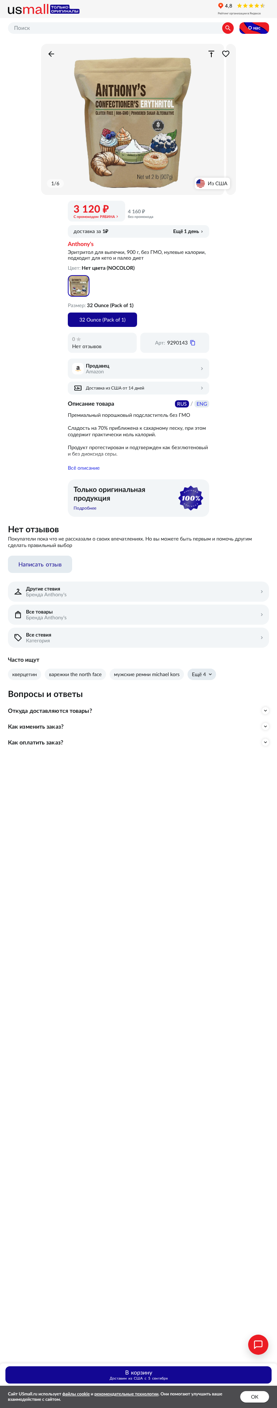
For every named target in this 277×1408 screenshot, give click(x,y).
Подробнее (85, 508)
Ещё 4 (199, 674)
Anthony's (81, 244)
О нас (254, 28)
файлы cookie (76, 1394)
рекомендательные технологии (126, 1394)
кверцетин (24, 674)
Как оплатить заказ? (35, 742)
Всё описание (84, 468)
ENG (202, 404)
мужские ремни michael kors (147, 674)
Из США (217, 183)
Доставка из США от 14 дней (115, 388)
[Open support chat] (258, 1345)
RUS (182, 404)
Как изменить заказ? (35, 726)
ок (254, 1397)
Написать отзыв (40, 564)
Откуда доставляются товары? (50, 710)
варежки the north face (75, 674)
